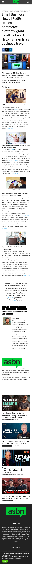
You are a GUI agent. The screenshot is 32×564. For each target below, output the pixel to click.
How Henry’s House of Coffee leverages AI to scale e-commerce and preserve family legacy (14, 415)
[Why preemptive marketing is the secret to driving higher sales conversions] (16, 458)
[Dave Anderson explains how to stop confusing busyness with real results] (16, 431)
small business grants (22, 309)
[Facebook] (3, 50)
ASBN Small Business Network (19, 311)
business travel (9, 313)
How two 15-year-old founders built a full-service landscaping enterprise (16, 497)
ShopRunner (26, 215)
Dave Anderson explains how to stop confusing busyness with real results (15, 442)
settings (18, 558)
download (11, 298)
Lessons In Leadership (7, 445)
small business (5, 306)
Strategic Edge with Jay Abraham (9, 474)
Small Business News (14, 10)
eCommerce (12, 306)
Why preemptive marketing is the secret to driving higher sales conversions (14, 470)
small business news (21, 306)
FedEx (3, 313)
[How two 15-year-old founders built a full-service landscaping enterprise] (16, 486)
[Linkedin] (10, 50)
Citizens (11, 149)
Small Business (5, 10)
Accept (4, 561)
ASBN (3, 309)
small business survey (7, 311)
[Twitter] (7, 50)
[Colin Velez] (7, 333)
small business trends (11, 309)
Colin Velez (5, 47)
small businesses (14, 160)
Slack (16, 109)
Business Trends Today (7, 419)
